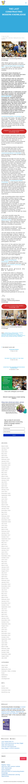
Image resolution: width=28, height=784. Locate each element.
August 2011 (4, 625)
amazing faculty (6, 219)
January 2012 (5, 618)
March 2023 (4, 476)
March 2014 (4, 578)
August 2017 (4, 540)
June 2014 (4, 574)
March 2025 (4, 446)
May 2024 (4, 453)
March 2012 (4, 616)
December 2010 (5, 633)
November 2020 (5, 493)
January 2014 (5, 582)
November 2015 (5, 556)
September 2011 (6, 624)
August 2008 (4, 656)
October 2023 (5, 467)
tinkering (20, 336)
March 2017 (4, 546)
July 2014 (4, 573)
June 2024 (4, 451)
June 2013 (4, 591)
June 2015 (4, 559)
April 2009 (4, 644)
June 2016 (4, 552)
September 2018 (6, 521)
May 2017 (4, 542)
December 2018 (5, 520)
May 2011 (4, 631)
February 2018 (5, 531)
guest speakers (6, 96)
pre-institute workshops (14, 264)
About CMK (5, 37)
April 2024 (4, 455)
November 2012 (5, 603)
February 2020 (5, 506)
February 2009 (5, 648)
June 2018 (4, 525)
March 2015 (4, 565)
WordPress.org (5, 692)
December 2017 (5, 535)
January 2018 (5, 533)
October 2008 (5, 652)
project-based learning (15, 335)
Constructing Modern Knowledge (11, 116)
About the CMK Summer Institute (10, 766)
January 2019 (5, 518)
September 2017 (6, 538)
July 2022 (4, 482)
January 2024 (5, 461)
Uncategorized (5, 678)
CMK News (10, 37)
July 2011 (4, 627)
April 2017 (4, 544)
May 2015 (4, 561)
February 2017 (5, 548)
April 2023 (4, 474)
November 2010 (5, 635)
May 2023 (4, 472)
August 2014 (4, 571)
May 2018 (4, 527)
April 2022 (4, 486)
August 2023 (4, 469)
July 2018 (4, 523)
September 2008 (6, 654)
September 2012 (6, 607)
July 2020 (4, 497)
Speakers (4, 676)
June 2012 (4, 610)
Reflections (4, 675)
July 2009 (4, 641)
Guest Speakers (6, 769)
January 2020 (5, 508)
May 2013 (4, 593)
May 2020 (4, 501)
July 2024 (4, 450)
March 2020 (4, 504)
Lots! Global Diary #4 (7, 741)
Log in (3, 686)
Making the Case (17, 37)
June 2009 (4, 643)
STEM (7, 336)
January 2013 (5, 601)
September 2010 (6, 639)
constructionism (5, 334)
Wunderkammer (14, 349)
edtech (12, 334)
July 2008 (4, 658)
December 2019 (5, 510)
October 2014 (5, 569)
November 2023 (5, 465)
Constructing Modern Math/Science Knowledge (14, 368)
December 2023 (5, 463)
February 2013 (5, 599)
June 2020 (4, 499)
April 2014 (4, 576)
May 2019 (4, 512)
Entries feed (4, 688)
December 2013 (5, 584)
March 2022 (4, 487)
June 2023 (4, 470)
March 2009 (4, 646)
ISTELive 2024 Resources (8, 746)
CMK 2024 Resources (7, 745)
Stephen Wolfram (12, 336)
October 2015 (5, 557)
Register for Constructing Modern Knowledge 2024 (14, 131)
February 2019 (5, 516)
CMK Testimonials (6, 768)
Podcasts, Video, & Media (8, 671)
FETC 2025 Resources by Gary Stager (12, 743)
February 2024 (5, 459)
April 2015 (4, 563)
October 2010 (5, 637)
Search (3, 756)
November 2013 (5, 586)
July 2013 (4, 590)
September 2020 (6, 495)
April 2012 (4, 614)
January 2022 (5, 489)
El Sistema (17, 334)
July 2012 (4, 608)
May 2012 (4, 612)
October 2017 (5, 537)
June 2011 (4, 629)
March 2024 (4, 457)
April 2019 (4, 514)
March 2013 (4, 597)
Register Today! (5, 764)
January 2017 (5, 550)
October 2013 (5, 588)
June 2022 (4, 484)
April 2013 (4, 595)
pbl (8, 335)
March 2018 (4, 529)
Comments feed (5, 690)
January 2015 (5, 567)
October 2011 (5, 622)
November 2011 (5, 620)
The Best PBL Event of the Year (13, 358)
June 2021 (4, 491)
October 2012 (5, 605)
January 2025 (5, 448)
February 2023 (5, 478)
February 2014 (5, 580)
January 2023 (5, 480)
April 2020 (4, 503)
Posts (23, 37)
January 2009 (5, 650)
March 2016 (4, 554)
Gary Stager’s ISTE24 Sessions (10, 748)
